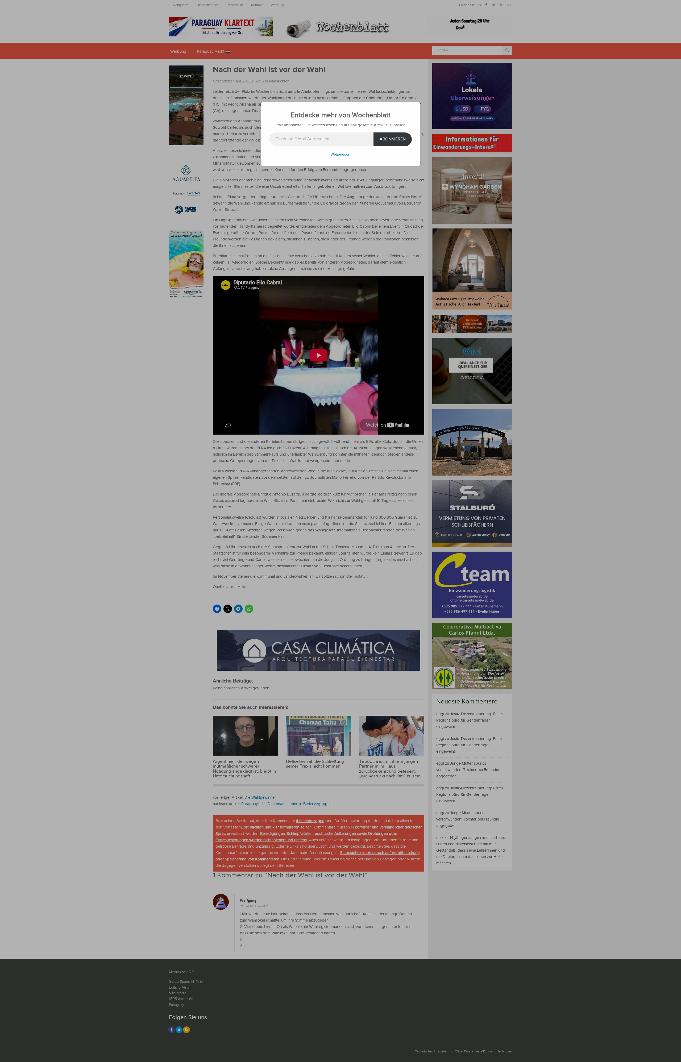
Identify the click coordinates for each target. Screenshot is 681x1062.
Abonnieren (393, 139)
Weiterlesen (340, 154)
